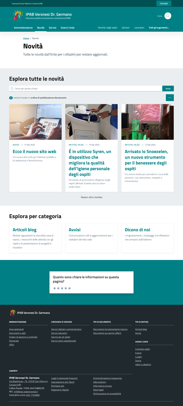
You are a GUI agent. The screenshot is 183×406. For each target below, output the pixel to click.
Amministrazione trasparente (107, 378)
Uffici (11, 344)
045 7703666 (33, 395)
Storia (138, 360)
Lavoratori (139, 27)
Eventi (138, 353)
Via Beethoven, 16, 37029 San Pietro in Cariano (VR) (28, 383)
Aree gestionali (16, 329)
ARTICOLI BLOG (76, 144)
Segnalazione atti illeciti (62, 382)
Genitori (126, 27)
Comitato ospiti (142, 349)
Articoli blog (141, 329)
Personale (14, 340)
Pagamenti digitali (60, 389)
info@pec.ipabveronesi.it (26, 391)
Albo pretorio (99, 382)
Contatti (164, 3)
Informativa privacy (102, 386)
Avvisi (138, 333)
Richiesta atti (57, 386)
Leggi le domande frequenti (64, 378)
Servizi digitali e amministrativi (66, 329)
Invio (168, 88)
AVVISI (16, 144)
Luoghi (138, 356)
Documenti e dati (17, 333)
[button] (167, 15)
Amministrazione (23, 28)
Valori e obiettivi (143, 364)
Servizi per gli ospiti (60, 337)
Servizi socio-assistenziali (63, 340)
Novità (40, 28)
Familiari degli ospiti (107, 27)
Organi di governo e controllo (23, 337)
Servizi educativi (59, 333)
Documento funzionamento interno (110, 329)
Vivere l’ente (67, 28)
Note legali (98, 389)
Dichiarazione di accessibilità (107, 393)
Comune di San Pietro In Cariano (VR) (27, 3)
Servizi (52, 28)
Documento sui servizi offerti (107, 333)
